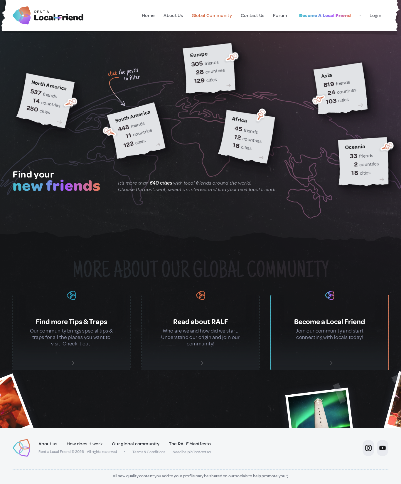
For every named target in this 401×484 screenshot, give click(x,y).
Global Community (212, 15)
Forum (280, 15)
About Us (173, 15)
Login (375, 15)
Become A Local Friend (325, 15)
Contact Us (252, 15)
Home (148, 15)
